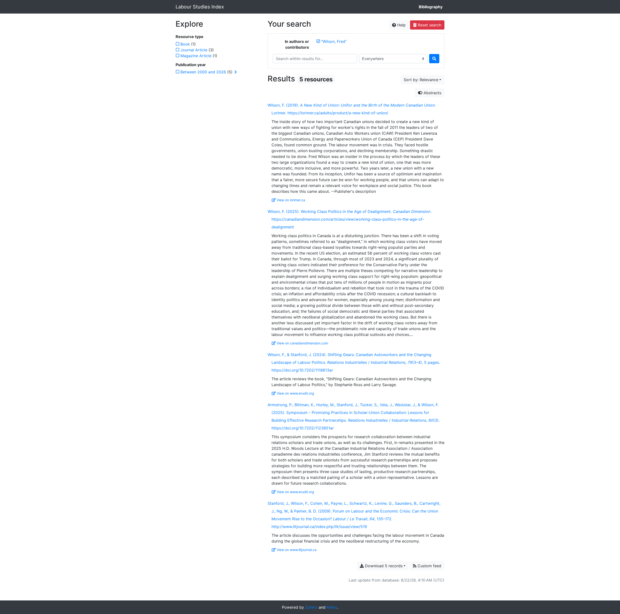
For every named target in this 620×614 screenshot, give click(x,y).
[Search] (434, 58)
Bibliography (430, 6)
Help (401, 25)
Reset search (429, 25)
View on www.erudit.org (295, 393)
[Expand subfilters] (236, 72)
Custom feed (428, 565)
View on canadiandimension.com (302, 343)
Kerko (332, 607)
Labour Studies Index (200, 7)
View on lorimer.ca (291, 200)
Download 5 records (383, 565)
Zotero (311, 607)
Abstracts (431, 92)
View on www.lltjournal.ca (297, 550)
